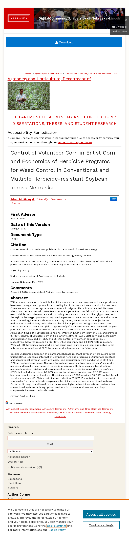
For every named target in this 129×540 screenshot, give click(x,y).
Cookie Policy (57, 529)
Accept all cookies (101, 514)
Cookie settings (56, 525)
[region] (64, 519)
